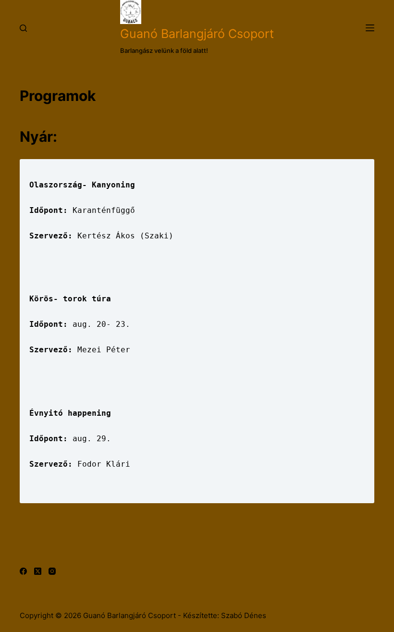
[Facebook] (23, 571)
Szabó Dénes (243, 615)
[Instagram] (52, 571)
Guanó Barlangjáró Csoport (197, 33)
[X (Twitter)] (37, 571)
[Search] (23, 28)
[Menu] (370, 28)
